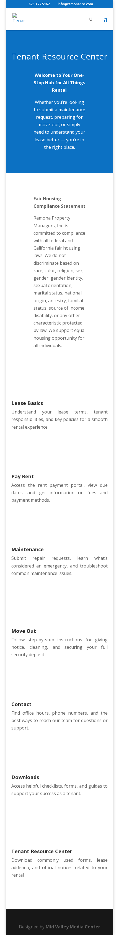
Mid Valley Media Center (73, 927)
